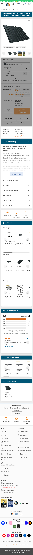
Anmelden (17, 413)
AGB (3, 541)
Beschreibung (11, 142)
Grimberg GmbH (8, 483)
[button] (2, 5)
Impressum (9, 541)
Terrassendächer (25, 451)
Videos (8, 196)
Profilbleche (7, 9)
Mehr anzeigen (16, 174)
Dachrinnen (23, 457)
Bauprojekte (7, 445)
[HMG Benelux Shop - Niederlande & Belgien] (16, 514)
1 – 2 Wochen (19, 129)
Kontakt (5, 468)
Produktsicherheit (12, 206)
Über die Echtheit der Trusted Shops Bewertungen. (16, 333)
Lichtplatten (23, 435)
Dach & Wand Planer (6, 458)
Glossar (5, 442)
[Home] (2, 9)
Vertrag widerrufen (12, 545)
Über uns (6, 472)
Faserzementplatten (24, 447)
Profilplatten (24, 438)
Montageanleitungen (7, 451)
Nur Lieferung (19, 131)
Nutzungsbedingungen (16, 331)
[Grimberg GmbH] (21, 514)
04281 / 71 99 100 (8, 490)
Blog (5, 435)
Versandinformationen (8, 465)
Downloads (10, 201)
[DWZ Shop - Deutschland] (12, 514)
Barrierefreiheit (24, 545)
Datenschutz (17, 541)
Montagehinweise (12, 190)
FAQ (7, 185)
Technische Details (12, 180)
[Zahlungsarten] (16, 524)
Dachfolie (23, 454)
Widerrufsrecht (26, 541)
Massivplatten (24, 442)
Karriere (6, 475)
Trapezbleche (16, 9)
